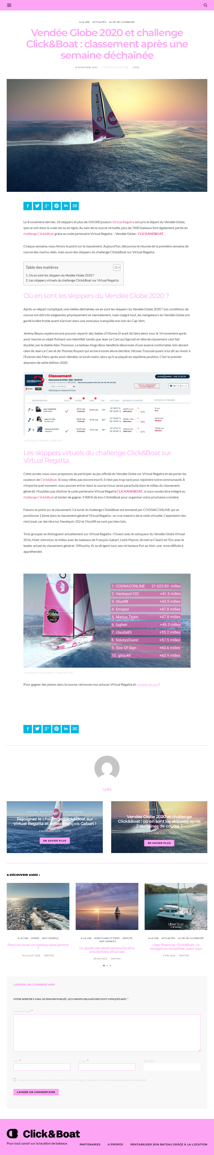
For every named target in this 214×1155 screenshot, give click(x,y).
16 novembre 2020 (86, 67)
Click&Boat (49, 479)
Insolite (127, 938)
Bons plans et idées (107, 938)
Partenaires (90, 1144)
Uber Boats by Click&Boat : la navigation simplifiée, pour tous (176, 947)
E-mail (84, 1061)
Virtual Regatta (123, 222)
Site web (149, 1061)
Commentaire (22, 1011)
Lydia (136, 67)
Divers (35, 938)
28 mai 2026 (100, 958)
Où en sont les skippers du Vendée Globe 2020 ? (62, 275)
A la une (84, 22)
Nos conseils (50, 938)
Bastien (49, 955)
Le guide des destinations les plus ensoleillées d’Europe (107, 950)
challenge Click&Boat (38, 234)
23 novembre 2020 (154, 833)
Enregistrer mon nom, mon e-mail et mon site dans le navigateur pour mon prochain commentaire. (82, 1080)
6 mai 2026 (169, 955)
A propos (115, 1144)
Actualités (99, 22)
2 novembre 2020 (49, 831)
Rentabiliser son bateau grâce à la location (168, 1144)
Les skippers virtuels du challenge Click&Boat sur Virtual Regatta (74, 280)
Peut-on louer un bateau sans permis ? (38, 947)
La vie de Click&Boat (122, 22)
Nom (17, 1061)
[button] (114, 268)
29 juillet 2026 (31, 955)
